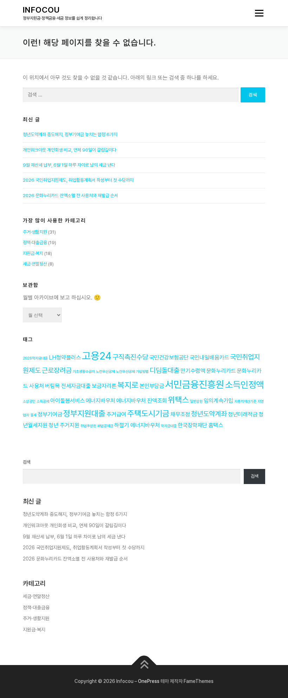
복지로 (127, 385)
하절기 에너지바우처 (137, 425)
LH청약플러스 (65, 357)
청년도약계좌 (209, 414)
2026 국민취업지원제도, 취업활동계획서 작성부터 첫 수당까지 (78, 180)
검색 (27, 462)
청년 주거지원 (63, 425)
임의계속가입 (218, 400)
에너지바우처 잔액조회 (141, 400)
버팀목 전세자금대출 (68, 386)
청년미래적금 (242, 414)
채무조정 (180, 414)
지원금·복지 (33, 253)
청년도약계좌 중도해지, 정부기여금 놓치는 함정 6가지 (70, 134)
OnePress (148, 681)
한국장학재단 (192, 425)
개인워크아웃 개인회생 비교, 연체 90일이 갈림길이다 (69, 150)
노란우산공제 (105, 371)
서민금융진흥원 (194, 384)
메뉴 (257, 13)
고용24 (96, 356)
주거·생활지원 (35, 232)
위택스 (178, 400)
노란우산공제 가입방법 (132, 371)
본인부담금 (151, 386)
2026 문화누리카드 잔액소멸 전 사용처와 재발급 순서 (70, 195)
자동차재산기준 (245, 401)
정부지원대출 (84, 413)
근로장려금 (57, 370)
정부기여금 (50, 414)
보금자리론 (104, 386)
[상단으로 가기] (144, 665)
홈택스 (215, 425)
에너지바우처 (100, 400)
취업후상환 (88, 426)
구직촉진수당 (130, 357)
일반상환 (196, 401)
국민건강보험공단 (169, 357)
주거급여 (116, 414)
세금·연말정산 (35, 264)
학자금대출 (169, 426)
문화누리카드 (221, 371)
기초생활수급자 (84, 371)
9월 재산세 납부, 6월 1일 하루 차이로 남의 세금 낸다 (69, 165)
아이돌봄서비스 (67, 400)
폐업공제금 (105, 426)
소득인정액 (244, 385)
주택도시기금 (148, 413)
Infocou (41, 10)
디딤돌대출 (164, 370)
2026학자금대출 (35, 358)
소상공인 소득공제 (36, 401)
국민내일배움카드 (209, 357)
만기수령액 (193, 371)
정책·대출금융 (35, 242)
